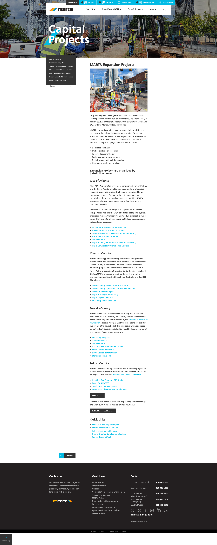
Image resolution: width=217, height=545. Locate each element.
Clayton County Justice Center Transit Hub (110, 285)
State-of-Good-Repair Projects (61, 66)
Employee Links (99, 485)
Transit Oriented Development (105, 501)
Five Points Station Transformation (106, 236)
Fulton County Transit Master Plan (126, 374)
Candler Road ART (100, 340)
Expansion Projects (56, 63)
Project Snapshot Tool (57, 80)
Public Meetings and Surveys (60, 73)
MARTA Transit (132, 510)
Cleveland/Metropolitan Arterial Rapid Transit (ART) (114, 233)
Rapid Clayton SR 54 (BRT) (103, 297)
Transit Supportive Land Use (104, 300)
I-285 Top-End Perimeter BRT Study (107, 346)
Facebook (146, 510)
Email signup (97, 395)
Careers (95, 488)
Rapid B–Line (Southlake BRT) (105, 294)
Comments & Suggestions (103, 507)
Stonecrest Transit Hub (102, 355)
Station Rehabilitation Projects (60, 70)
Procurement (97, 504)
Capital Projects (55, 59)
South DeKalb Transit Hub (103, 349)
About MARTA (98, 482)
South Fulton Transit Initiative (104, 386)
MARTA (61, 9)
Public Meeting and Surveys (102, 411)
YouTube (166, 510)
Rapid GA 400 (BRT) (100, 383)
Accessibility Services (101, 494)
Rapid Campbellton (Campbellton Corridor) (111, 245)
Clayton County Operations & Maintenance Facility (113, 288)
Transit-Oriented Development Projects (109, 433)
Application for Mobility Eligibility (106, 510)
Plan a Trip (90, 9)
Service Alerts (72, 2)
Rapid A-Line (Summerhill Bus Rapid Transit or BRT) (114, 242)
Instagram (152, 510)
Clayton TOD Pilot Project (102, 291)
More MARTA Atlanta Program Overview (109, 227)
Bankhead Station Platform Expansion (108, 230)
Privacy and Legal (97, 531)
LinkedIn (159, 510)
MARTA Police (98, 498)
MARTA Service (139, 510)
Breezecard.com (99, 513)
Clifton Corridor (98, 239)
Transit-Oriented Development (61, 77)
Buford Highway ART (101, 337)
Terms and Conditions (118, 531)
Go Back (69, 455)
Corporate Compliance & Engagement (108, 491)
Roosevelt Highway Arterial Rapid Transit (109, 389)
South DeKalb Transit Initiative (105, 352)
